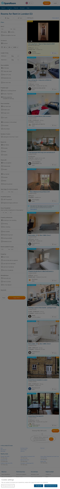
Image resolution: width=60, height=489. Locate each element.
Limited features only (51, 485)
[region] (30, 483)
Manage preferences (8, 485)
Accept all (38, 485)
